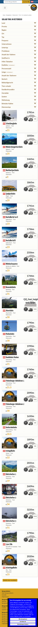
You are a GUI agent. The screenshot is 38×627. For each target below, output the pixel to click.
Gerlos (7, 453)
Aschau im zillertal (11, 266)
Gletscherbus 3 (11, 521)
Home (4, 15)
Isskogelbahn (10, 450)
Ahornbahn (9, 310)
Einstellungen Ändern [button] (22, 624)
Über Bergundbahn (7, 593)
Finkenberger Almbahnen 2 (15, 404)
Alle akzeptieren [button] (23, 619)
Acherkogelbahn (11, 567)
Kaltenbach (9, 219)
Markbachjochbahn (12, 170)
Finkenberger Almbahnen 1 (15, 380)
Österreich (8, 127)
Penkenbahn (10, 334)
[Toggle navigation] (5, 7)
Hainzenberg (9, 429)
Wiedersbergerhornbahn (14, 146)
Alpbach (8, 149)
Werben (4, 601)
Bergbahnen (8, 15)
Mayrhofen (9, 313)
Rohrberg (8, 289)
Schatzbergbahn (11, 123)
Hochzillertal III (10, 240)
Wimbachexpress (12, 263)
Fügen (7, 196)
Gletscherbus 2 (11, 497)
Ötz (7, 570)
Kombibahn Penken (12, 357)
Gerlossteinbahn (11, 427)
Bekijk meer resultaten (10, 580)
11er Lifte (9, 544)
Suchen (25, 2)
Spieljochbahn (10, 193)
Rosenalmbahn (11, 287)
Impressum (5, 597)
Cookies (4, 608)
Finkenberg (9, 359)
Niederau (8, 172)
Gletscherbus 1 (11, 474)
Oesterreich (15, 15)
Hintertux (8, 476)
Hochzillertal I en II (12, 217)
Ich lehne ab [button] (23, 621)
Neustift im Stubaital (11, 546)
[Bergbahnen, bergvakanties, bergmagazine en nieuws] (33, 7)
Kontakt (4, 595)
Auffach (8, 126)
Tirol (20, 15)
